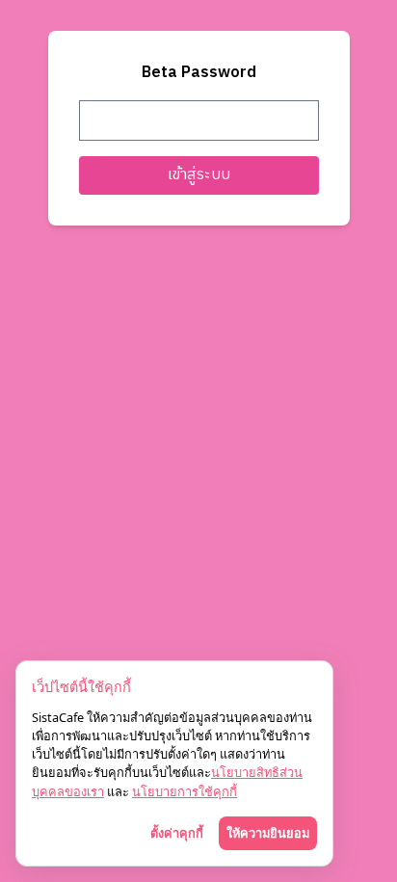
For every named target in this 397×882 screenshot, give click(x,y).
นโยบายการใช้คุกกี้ (184, 791)
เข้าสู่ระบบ (199, 175)
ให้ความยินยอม (267, 833)
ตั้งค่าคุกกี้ (176, 833)
